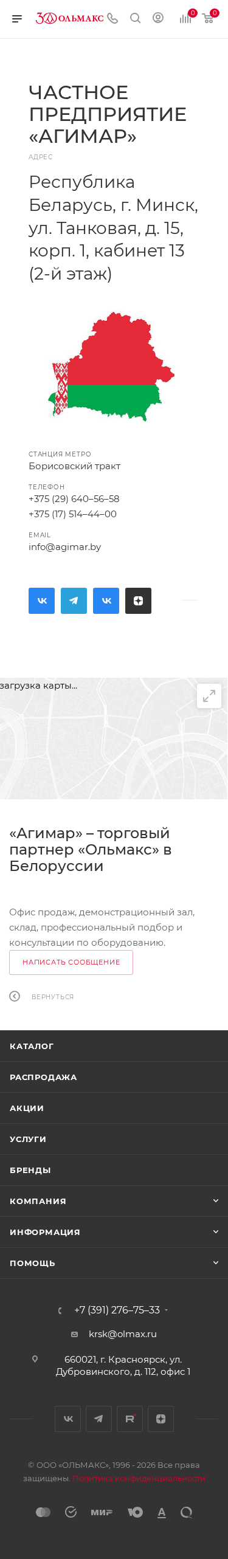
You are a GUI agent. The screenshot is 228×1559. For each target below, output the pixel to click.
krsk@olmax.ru (123, 1334)
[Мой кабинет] (158, 19)
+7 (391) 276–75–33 (117, 1310)
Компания (38, 1201)
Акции (27, 1108)
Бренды (30, 1170)
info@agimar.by (65, 546)
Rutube (106, 601)
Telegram (74, 601)
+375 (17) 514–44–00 (73, 514)
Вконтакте (42, 601)
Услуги (28, 1139)
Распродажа (43, 1077)
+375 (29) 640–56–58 (74, 498)
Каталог (32, 1046)
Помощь (32, 1263)
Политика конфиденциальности (139, 1478)
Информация (45, 1232)
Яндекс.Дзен (138, 601)
